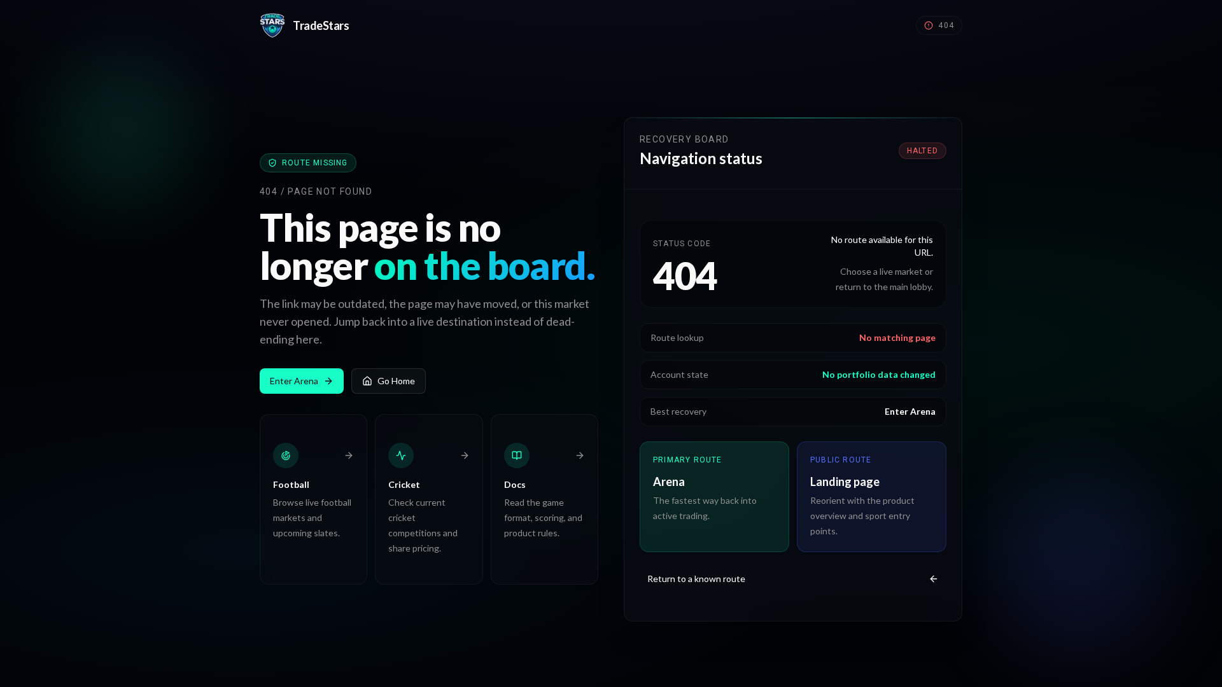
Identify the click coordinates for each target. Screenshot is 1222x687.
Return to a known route (696, 578)
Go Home (396, 380)
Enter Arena (294, 380)
